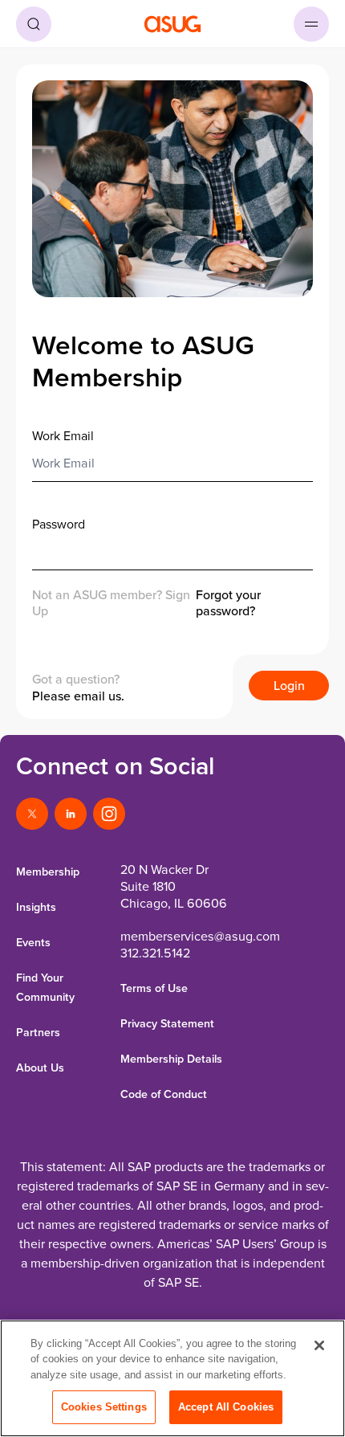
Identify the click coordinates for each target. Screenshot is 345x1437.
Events (33, 942)
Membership (47, 871)
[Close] (319, 1345)
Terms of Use (154, 988)
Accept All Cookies (226, 1407)
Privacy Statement (167, 1023)
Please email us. (78, 695)
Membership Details (171, 1059)
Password (58, 524)
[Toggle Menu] (311, 24)
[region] (172, 1378)
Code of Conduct (163, 1094)
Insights (36, 907)
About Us (40, 1067)
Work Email (63, 435)
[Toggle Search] (33, 24)
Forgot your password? (228, 603)
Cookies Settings (104, 1407)
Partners (38, 1032)
